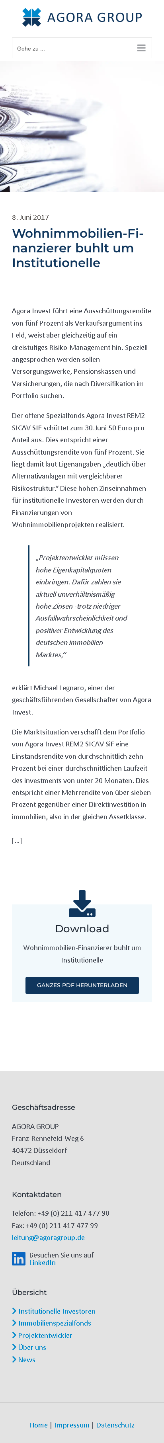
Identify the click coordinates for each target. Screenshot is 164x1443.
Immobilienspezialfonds (54, 1323)
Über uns (31, 1347)
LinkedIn (42, 1262)
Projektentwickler (44, 1335)
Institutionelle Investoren (56, 1311)
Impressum (72, 1425)
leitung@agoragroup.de (48, 1237)
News (26, 1359)
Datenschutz (115, 1425)
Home (38, 1425)
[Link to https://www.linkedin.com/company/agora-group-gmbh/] (18, 1259)
